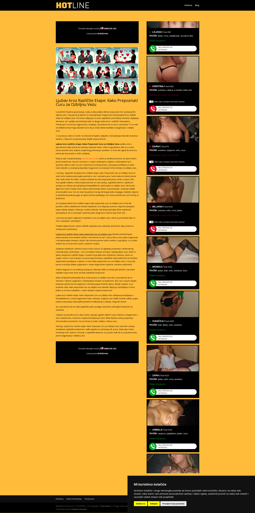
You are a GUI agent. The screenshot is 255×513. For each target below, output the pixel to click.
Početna (188, 5)
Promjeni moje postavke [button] (173, 504)
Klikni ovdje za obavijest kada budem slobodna (169, 96)
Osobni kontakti (79, 509)
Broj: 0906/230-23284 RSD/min (165, 43)
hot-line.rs (106, 506)
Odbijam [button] (154, 504)
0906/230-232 (110, 28)
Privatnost (89, 499)
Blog (197, 5)
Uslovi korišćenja (74, 499)
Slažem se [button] (140, 504)
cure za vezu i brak (90, 158)
